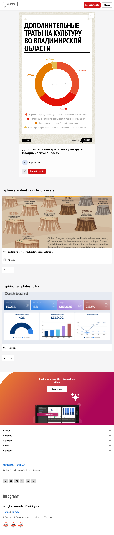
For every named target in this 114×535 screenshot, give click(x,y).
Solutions (7, 440)
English (6, 470)
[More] (91, 15)
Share (27, 140)
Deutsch (13, 470)
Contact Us (8, 465)
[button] (57, 114)
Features (7, 435)
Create (6, 430)
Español (29, 470)
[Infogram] (10, 5)
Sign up (107, 5)
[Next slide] (11, 270)
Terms (6, 512)
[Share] (24, 171)
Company (8, 450)
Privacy (15, 512)
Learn (6, 445)
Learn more (57, 389)
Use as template (92, 5)
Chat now (20, 465)
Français (36, 470)
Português (21, 470)
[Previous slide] (5, 270)
